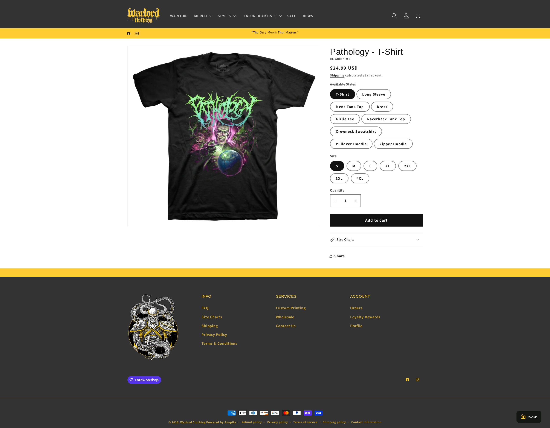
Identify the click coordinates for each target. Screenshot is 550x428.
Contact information (366, 422)
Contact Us (286, 325)
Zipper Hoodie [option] (393, 143)
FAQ (205, 307)
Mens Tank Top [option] (350, 106)
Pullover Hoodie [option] (351, 143)
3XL (339, 178)
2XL (407, 165)
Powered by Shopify (221, 422)
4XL (360, 178)
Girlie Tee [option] (345, 119)
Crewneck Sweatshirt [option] (356, 131)
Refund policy (251, 422)
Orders (356, 307)
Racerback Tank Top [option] (386, 119)
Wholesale (285, 316)
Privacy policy (277, 422)
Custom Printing (291, 307)
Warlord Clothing (192, 422)
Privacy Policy (214, 334)
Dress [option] (382, 106)
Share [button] (339, 255)
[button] (202, 15)
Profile (356, 325)
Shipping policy (334, 422)
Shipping (337, 75)
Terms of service (305, 422)
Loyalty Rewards (365, 316)
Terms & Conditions (219, 343)
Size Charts (212, 316)
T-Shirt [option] (342, 94)
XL (387, 165)
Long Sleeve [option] (373, 94)
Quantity (337, 190)
